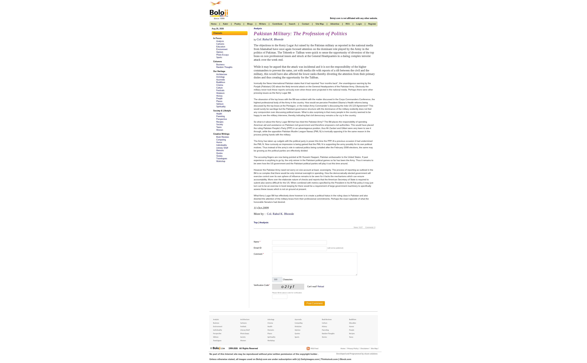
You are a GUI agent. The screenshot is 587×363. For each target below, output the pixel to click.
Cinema (219, 85)
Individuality (221, 145)
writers (262, 24)
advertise (334, 24)
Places (219, 101)
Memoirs (220, 150)
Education (220, 47)
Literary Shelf (222, 148)
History (219, 96)
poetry (237, 24)
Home (343, 348)
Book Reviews (222, 137)
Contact (305, 24)
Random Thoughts (224, 67)
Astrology (220, 77)
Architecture (221, 74)
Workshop (220, 161)
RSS (348, 24)
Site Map (374, 348)
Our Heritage (219, 71)
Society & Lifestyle (222, 111)
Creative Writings (221, 134)
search (292, 24)
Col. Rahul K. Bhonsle (270, 39)
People (219, 98)
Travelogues (221, 158)
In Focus (217, 38)
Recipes (219, 122)
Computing (221, 140)
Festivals (220, 90)
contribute (277, 24)
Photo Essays (222, 55)
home (213, 24)
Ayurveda (220, 80)
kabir (225, 24)
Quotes (219, 153)
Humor (219, 142)
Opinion (219, 52)
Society (219, 124)
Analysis (220, 41)
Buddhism (220, 82)
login (359, 24)
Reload (321, 286)
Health (219, 114)
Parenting (220, 116)
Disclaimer (364, 348)
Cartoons (220, 44)
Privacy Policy (352, 348)
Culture (219, 88)
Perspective (221, 119)
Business (220, 64)
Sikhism (219, 104)
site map (320, 24)
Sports (219, 57)
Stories (219, 156)
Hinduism (220, 93)
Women (219, 130)
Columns (217, 61)
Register (372, 24)
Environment (221, 49)
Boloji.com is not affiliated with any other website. (354, 18)
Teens (219, 127)
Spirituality (221, 106)
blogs (250, 24)
